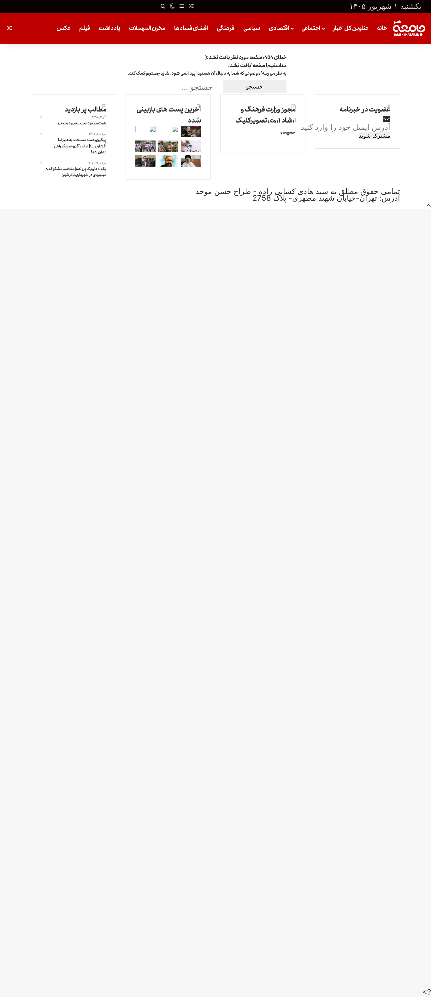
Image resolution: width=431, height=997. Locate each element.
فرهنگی (225, 28)
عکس (63, 28)
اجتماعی (310, 28)
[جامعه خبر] (409, 28)
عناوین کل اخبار (350, 28)
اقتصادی (279, 28)
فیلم (84, 28)
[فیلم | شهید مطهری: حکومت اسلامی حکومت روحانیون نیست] (168, 164)
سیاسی (251, 28)
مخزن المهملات (147, 28)
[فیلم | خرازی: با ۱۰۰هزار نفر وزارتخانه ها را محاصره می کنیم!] (191, 164)
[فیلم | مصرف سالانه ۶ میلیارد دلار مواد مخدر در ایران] (168, 149)
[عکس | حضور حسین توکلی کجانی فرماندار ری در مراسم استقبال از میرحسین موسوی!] (145, 149)
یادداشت (109, 28)
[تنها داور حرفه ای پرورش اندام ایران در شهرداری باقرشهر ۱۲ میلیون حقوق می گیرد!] (168, 129)
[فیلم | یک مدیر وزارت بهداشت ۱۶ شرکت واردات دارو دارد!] (191, 149)
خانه (382, 28)
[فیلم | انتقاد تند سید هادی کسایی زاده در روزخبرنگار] (145, 164)
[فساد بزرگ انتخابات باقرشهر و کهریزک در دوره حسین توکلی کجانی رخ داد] (145, 129)
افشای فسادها (191, 28)
